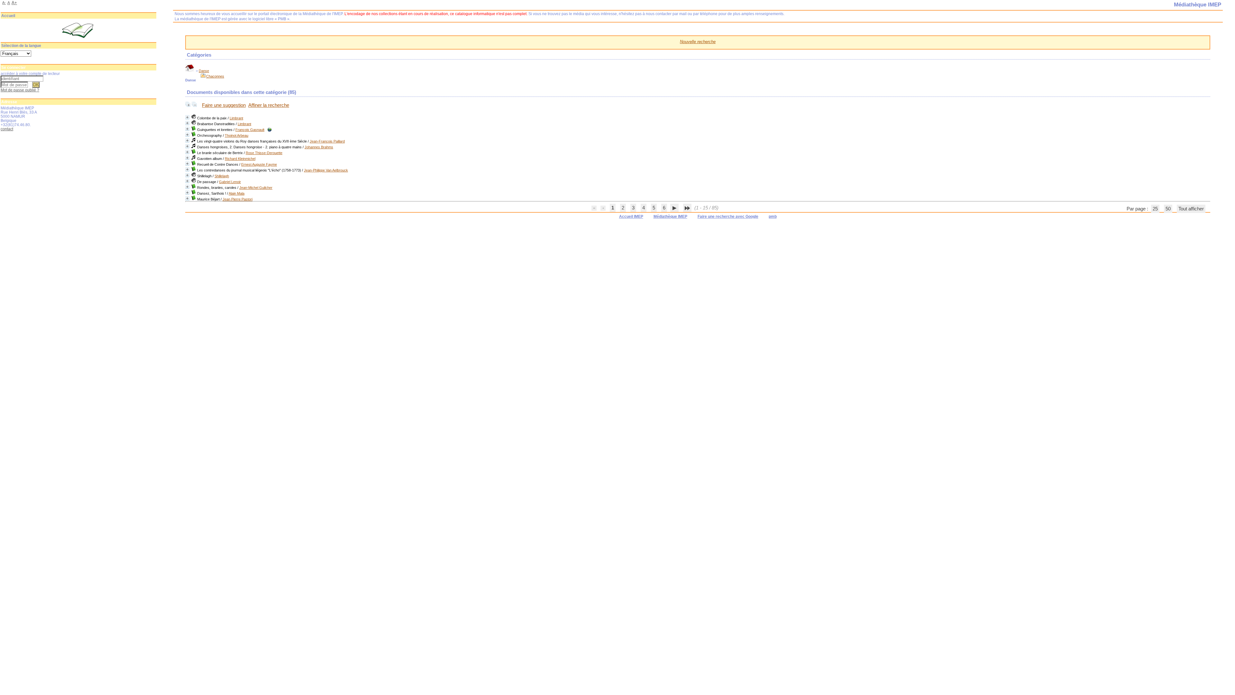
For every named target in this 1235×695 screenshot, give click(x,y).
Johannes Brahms (319, 147)
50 (1168, 208)
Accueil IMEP (631, 216)
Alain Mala (236, 193)
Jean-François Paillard (327, 141)
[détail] (187, 117)
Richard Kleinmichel (240, 159)
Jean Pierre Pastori (237, 199)
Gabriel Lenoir (230, 182)
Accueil (8, 16)
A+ (14, 2)
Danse (204, 71)
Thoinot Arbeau (236, 135)
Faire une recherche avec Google (728, 216)
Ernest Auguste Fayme (259, 164)
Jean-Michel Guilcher (255, 188)
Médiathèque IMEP (670, 216)
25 (1155, 208)
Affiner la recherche (268, 105)
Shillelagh (222, 176)
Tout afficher (1191, 208)
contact (7, 129)
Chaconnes (215, 76)
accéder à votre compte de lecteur (30, 73)
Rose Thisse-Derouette (264, 153)
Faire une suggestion (224, 105)
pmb (773, 216)
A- (4, 3)
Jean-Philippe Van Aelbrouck (326, 170)
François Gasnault (249, 130)
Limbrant (236, 118)
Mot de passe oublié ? (20, 90)
